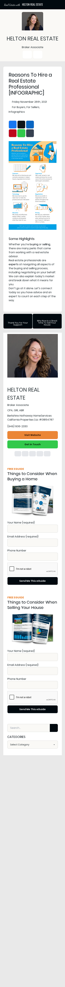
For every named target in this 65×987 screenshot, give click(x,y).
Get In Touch (32, 444)
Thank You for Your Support (18, 323)
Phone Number (16, 550)
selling (46, 244)
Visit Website (32, 435)
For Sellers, (33, 107)
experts (13, 264)
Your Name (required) (21, 522)
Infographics (17, 112)
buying (34, 244)
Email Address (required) (22, 536)
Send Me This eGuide (32, 581)
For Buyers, (19, 107)
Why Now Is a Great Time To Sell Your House (47, 322)
